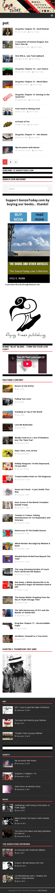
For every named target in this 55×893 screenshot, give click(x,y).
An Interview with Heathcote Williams (30, 850)
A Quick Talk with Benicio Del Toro (29, 863)
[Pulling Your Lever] (8, 404)
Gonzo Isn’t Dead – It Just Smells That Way (32, 490)
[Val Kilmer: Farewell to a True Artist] (8, 641)
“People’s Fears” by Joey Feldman (28, 733)
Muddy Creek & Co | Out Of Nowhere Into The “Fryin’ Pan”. (32, 438)
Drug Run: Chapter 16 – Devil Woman (32, 29)
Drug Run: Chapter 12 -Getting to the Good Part (32, 95)
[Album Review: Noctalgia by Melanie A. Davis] (8, 548)
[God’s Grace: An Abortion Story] (8, 791)
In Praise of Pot (22, 121)
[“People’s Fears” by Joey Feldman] (8, 738)
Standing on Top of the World (28, 412)
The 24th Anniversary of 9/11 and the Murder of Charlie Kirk (32, 611)
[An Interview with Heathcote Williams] (8, 855)
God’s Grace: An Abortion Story (27, 786)
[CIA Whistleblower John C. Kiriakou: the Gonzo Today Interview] (8, 881)
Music (5, 799)
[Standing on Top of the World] (8, 417)
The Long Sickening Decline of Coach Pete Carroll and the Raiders (32, 570)
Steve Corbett (33, 112)
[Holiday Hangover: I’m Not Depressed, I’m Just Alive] (8, 468)
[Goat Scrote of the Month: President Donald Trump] (8, 507)
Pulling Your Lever (23, 399)
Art (4, 701)
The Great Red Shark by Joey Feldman (30, 720)
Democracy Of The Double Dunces (30, 530)
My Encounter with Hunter (27, 147)
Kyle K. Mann (37, 47)
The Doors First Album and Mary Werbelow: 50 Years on (33, 832)
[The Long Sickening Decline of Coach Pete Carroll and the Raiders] (8, 574)
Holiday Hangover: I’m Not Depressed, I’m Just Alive (32, 464)
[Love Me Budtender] (8, 430)
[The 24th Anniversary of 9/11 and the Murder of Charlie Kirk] (8, 615)
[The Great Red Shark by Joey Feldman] (8, 725)
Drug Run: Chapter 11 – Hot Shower (31, 134)
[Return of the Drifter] (8, 391)
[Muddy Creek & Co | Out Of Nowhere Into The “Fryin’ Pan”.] (8, 443)
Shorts (6, 754)
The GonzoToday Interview (16, 844)
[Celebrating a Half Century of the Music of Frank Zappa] (8, 810)
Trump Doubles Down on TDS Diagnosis (33, 476)
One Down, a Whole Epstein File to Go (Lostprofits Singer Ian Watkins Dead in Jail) (33, 584)
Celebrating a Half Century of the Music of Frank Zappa (32, 806)
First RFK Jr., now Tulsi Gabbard (29, 56)
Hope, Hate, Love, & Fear (26, 450)
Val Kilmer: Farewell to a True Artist (31, 636)
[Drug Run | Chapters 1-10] (8, 779)
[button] (51, 15)
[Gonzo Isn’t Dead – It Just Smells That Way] (8, 494)
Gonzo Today (34, 32)
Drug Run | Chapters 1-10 (25, 773)
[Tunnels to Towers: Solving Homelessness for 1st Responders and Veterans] (8, 520)
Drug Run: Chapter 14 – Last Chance (31, 69)
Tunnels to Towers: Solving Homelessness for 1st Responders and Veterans (32, 517)
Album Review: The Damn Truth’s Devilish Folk (32, 819)
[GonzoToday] (27, 11)
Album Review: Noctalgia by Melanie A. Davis (33, 544)
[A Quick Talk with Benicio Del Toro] (8, 868)
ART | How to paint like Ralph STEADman (32, 707)
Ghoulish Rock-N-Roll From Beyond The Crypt (32, 557)
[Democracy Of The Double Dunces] (8, 535)
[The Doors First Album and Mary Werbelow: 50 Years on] (8, 836)
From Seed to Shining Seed (27, 108)
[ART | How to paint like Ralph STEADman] (8, 712)
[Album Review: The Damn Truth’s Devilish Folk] (8, 823)
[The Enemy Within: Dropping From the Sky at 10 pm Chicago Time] (8, 602)
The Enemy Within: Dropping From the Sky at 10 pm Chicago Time (32, 598)
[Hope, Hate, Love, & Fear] (8, 456)
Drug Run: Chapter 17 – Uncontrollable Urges (32, 624)
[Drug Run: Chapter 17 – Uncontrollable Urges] (8, 628)
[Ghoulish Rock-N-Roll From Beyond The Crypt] (8, 561)
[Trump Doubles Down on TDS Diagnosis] (8, 481)
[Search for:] (27, 189)
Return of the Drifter (24, 386)
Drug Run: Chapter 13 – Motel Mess (31, 81)
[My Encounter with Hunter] (8, 766)
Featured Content (13, 380)
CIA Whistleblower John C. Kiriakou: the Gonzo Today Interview (31, 877)
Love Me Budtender (24, 425)
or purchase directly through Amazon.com (22, 284)
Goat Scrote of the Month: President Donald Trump (31, 503)
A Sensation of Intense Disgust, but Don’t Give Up (31, 43)
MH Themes (42, 890)
